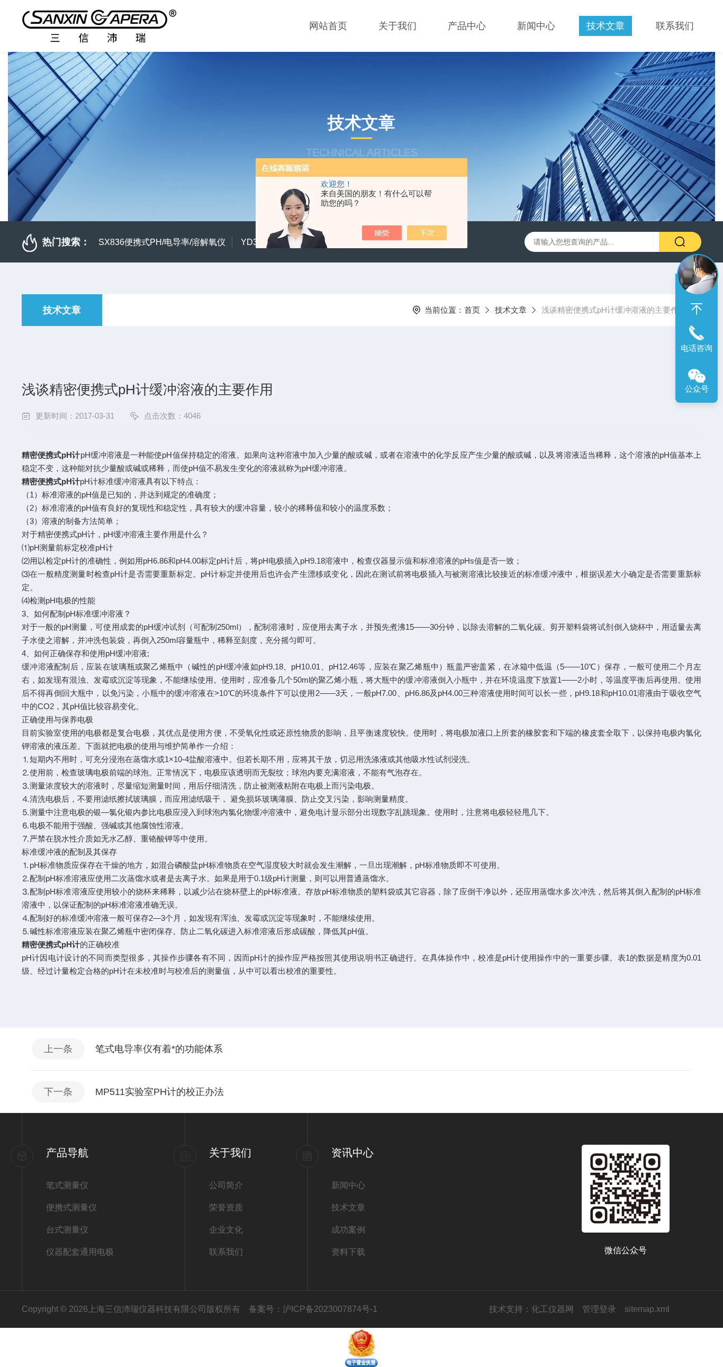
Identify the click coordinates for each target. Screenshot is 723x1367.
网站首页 (328, 26)
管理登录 (599, 1309)
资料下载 (348, 1251)
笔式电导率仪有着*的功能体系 (159, 1049)
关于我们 (397, 26)
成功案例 (348, 1229)
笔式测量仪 (67, 1185)
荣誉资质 (226, 1207)
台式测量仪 (67, 1229)
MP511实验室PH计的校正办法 (159, 1092)
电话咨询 (696, 347)
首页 (472, 309)
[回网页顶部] (696, 309)
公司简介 (226, 1185)
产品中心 (467, 26)
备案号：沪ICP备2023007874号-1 (313, 1309)
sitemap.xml (647, 1309)
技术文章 (605, 26)
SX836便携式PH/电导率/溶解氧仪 (161, 242)
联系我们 (675, 26)
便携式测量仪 (71, 1207)
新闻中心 (536, 26)
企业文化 (226, 1229)
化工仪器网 (552, 1309)
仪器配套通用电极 (80, 1251)
